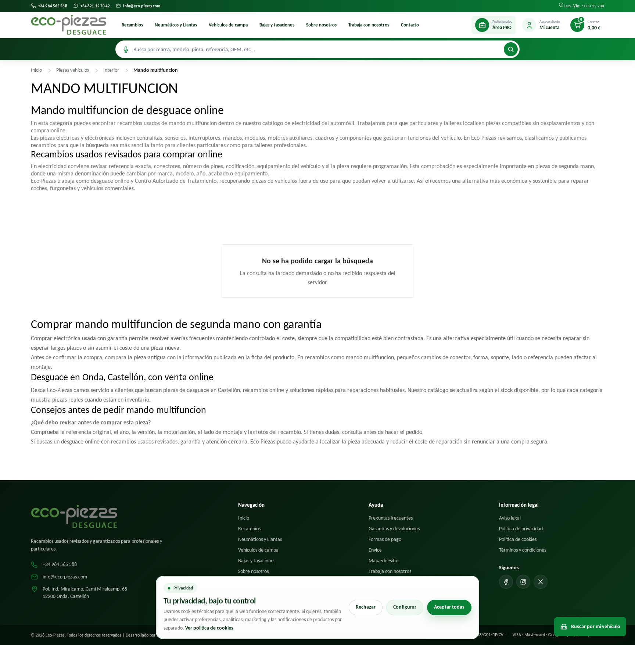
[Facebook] (506, 582)
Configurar (404, 607)
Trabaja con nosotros (368, 25)
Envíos (375, 550)
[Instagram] (523, 582)
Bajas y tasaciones (276, 25)
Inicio (243, 518)
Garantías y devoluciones (394, 528)
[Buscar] (511, 49)
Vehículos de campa (228, 25)
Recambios (132, 25)
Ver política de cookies (209, 628)
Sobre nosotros (321, 25)
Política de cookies (518, 539)
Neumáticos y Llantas (176, 25)
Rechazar (366, 607)
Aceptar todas (449, 607)
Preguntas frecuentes (391, 518)
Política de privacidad (521, 528)
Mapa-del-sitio (383, 560)
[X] (541, 582)
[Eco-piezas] (68, 25)
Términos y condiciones (522, 550)
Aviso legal (510, 518)
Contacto (410, 25)
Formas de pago (385, 539)
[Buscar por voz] (126, 49)
